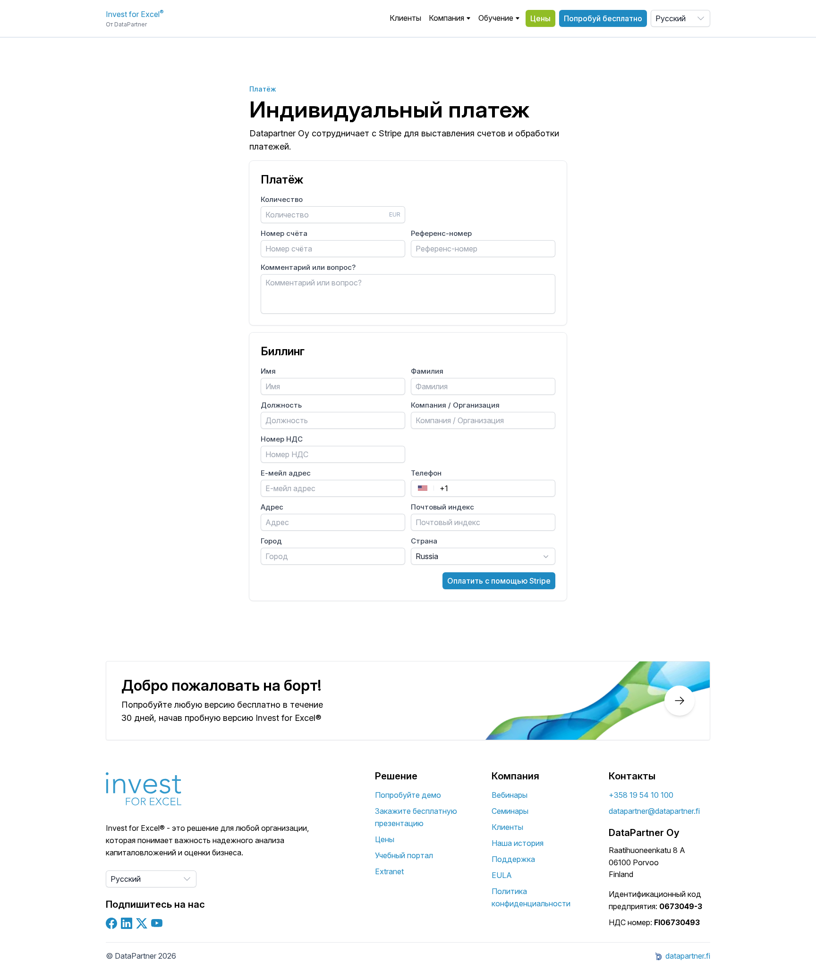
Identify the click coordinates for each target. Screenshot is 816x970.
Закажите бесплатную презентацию (416, 817)
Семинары (510, 811)
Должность (281, 405)
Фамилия (427, 371)
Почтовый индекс (442, 506)
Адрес (272, 506)
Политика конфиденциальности (531, 897)
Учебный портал (404, 855)
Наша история (518, 843)
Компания (446, 18)
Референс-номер (441, 233)
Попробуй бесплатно (603, 18)
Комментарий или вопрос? (308, 267)
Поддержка (513, 859)
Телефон (426, 472)
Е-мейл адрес (286, 472)
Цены (540, 18)
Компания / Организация (455, 405)
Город (271, 540)
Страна (424, 540)
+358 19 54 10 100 (641, 795)
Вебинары (509, 795)
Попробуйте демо (408, 795)
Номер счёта (284, 233)
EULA (502, 875)
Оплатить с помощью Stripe (499, 580)
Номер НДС (282, 439)
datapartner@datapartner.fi (654, 811)
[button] (450, 18)
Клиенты (405, 18)
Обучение (495, 18)
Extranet (389, 871)
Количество (282, 199)
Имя (268, 371)
